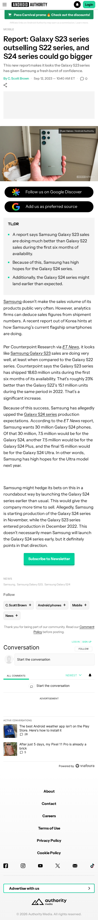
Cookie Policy (49, 852)
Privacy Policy (49, 840)
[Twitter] (57, 865)
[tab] (16, 675)
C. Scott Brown (18, 78)
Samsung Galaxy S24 (57, 584)
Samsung (12, 301)
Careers (49, 816)
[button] (49, 4)
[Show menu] (4, 4)
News (7, 578)
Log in (76, 641)
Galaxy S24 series (40, 414)
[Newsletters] (75, 865)
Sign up (86, 641)
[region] (49, 705)
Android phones (52, 605)
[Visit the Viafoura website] (85, 766)
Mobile (8, 29)
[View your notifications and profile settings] (90, 675)
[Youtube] (40, 865)
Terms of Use (49, 828)
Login (89, 5)
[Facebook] (5, 865)
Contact (49, 803)
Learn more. (82, 22)
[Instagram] (23, 865)
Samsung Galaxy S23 (30, 353)
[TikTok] (92, 865)
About (49, 791)
